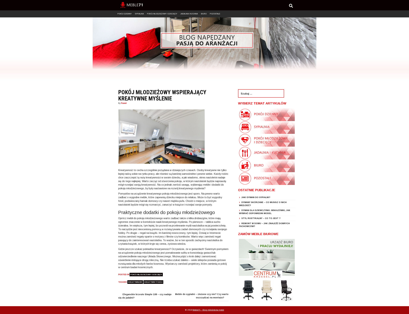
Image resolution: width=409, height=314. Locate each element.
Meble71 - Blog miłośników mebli (208, 310)
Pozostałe (215, 14)
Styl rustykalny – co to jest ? (261, 218)
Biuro (204, 14)
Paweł (124, 103)
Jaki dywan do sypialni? (255, 197)
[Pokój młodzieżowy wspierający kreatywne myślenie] (161, 136)
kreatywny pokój (153, 282)
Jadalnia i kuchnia (189, 14)
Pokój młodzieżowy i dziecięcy (162, 14)
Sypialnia (139, 14)
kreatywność (135, 282)
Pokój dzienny (124, 14)
